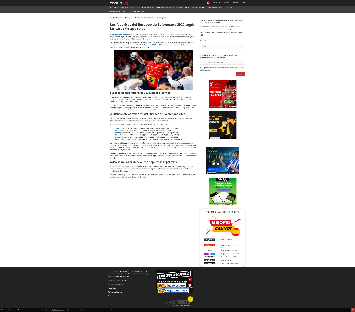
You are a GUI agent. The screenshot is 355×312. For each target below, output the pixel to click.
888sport (162, 45)
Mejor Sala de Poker (181, 7)
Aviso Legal (112, 288)
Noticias (228, 7)
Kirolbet (169, 45)
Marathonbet (179, 45)
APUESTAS (216, 3)
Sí (353, 310)
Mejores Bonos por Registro (117, 11)
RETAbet (155, 45)
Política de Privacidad (116, 284)
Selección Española (144, 37)
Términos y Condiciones (117, 280)
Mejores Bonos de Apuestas (145, 7)
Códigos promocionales (197, 7)
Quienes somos (113, 296)
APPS (243, 3)
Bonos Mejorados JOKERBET (136, 11)
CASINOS (226, 3)
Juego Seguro (228, 29)
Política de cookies (58, 310)
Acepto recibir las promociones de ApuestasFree (222, 69)
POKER (235, 3)
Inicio (110, 18)
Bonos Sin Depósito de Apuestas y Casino (121, 7)
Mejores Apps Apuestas (215, 7)
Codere (144, 45)
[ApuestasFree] (118, 3)
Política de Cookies (115, 292)
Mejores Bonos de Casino (164, 7)
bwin (150, 45)
